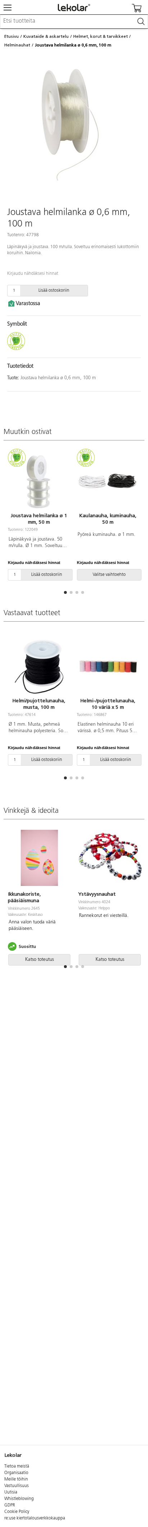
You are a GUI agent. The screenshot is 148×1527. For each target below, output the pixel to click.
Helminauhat (17, 45)
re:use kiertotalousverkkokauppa (34, 1518)
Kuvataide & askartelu (46, 36)
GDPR (9, 1505)
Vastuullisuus (16, 1486)
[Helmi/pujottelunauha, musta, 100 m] (39, 666)
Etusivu (11, 36)
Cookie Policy (16, 1512)
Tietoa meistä (16, 1466)
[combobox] (74, 21)
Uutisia (10, 1492)
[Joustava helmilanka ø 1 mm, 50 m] (39, 481)
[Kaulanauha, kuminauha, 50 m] (108, 481)
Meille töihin (16, 1479)
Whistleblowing (19, 1499)
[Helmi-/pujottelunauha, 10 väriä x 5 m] (108, 666)
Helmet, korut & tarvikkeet (100, 36)
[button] (65, 592)
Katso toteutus (39, 959)
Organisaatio (16, 1473)
